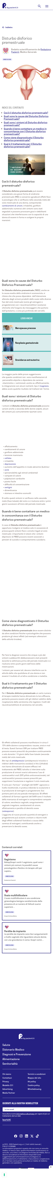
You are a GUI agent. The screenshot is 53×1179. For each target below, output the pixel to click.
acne (7, 469)
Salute (6, 1045)
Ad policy (32, 1081)
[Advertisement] (26, 16)
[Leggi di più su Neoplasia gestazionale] (26, 343)
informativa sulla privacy (25, 1114)
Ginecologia (7, 59)
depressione (10, 463)
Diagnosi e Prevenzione (16, 1054)
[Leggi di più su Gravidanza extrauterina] (26, 360)
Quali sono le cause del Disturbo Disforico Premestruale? (26, 117)
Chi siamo (6, 1074)
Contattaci (7, 1078)
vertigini (8, 487)
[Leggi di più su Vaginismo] (26, 867)
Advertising (7, 1089)
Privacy (5, 1081)
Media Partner (8, 1093)
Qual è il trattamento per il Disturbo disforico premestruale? (23, 145)
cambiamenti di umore (12, 205)
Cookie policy (34, 1085)
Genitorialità (10, 1063)
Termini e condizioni (36, 1074)
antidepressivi (18, 760)
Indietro (8, 27)
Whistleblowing (34, 1089)
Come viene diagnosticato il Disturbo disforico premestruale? (24, 139)
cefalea (8, 458)
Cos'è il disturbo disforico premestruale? (26, 112)
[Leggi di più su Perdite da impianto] (26, 938)
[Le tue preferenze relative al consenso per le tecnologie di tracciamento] (4, 1174)
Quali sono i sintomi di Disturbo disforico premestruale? (25, 124)
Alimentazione (11, 1059)
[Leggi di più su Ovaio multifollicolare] (26, 903)
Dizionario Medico (13, 1049)
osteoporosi (8, 811)
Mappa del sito (34, 1078)
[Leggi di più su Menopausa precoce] (26, 328)
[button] (26, 164)
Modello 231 (7, 1085)
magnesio (44, 385)
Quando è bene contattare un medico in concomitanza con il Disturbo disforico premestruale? (25, 131)
